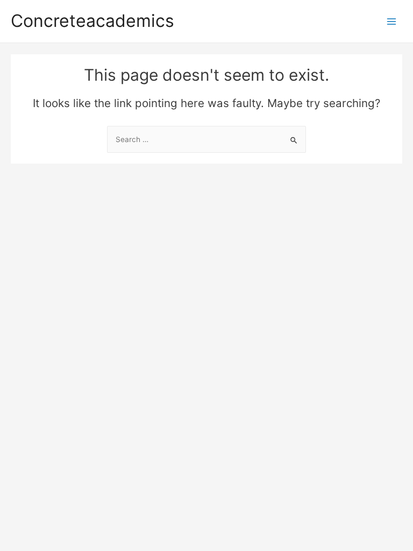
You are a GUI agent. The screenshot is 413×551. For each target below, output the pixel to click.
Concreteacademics (92, 20)
